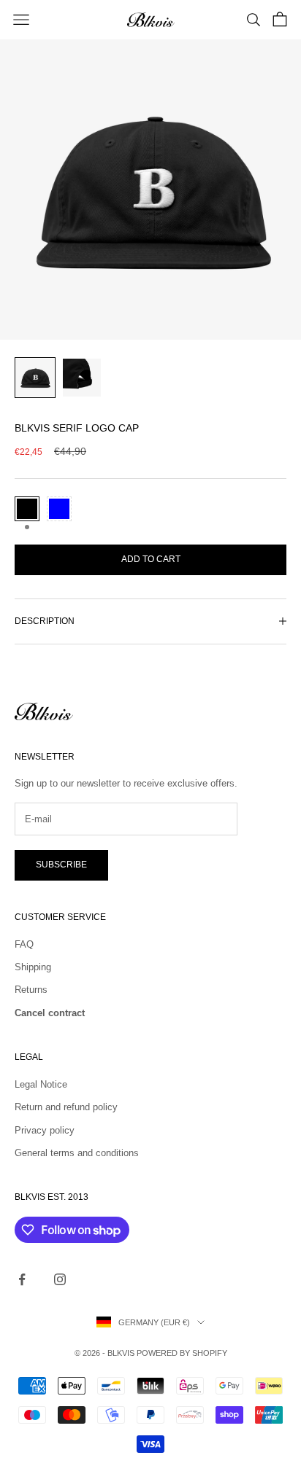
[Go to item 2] (81, 377)
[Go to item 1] (35, 377)
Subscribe (61, 864)
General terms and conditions (77, 1152)
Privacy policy (45, 1130)
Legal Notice (41, 1084)
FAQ (24, 944)
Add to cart (150, 559)
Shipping (33, 967)
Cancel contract (50, 1012)
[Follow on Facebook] (22, 1279)
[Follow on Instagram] (60, 1279)
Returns (31, 989)
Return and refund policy (66, 1106)
